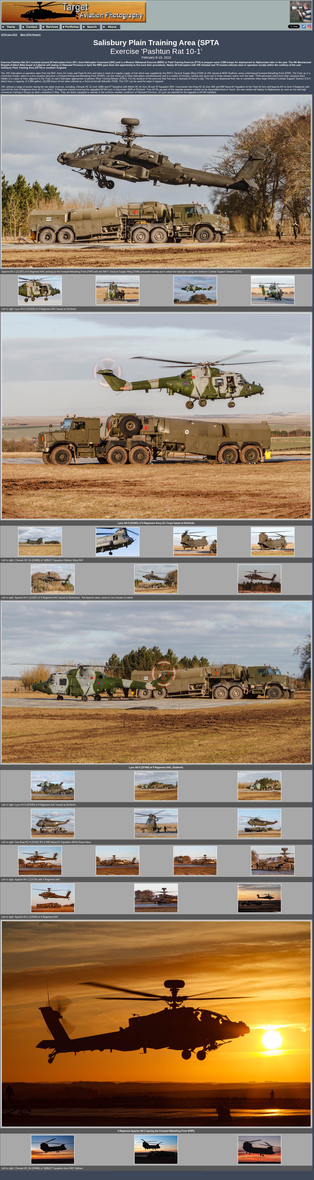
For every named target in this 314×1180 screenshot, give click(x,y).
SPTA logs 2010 (9, 35)
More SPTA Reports (30, 35)
